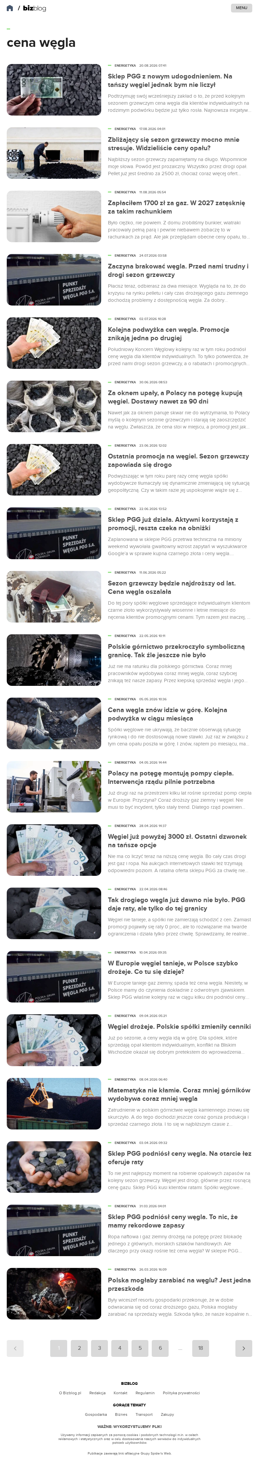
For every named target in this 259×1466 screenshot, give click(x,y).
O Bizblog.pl (70, 1393)
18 (200, 1348)
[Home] (32, 8)
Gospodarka (96, 1414)
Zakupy (167, 1414)
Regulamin (145, 1393)
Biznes (121, 1414)
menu (241, 7)
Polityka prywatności (181, 1393)
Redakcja (97, 1393)
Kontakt (120, 1393)
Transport (144, 1414)
